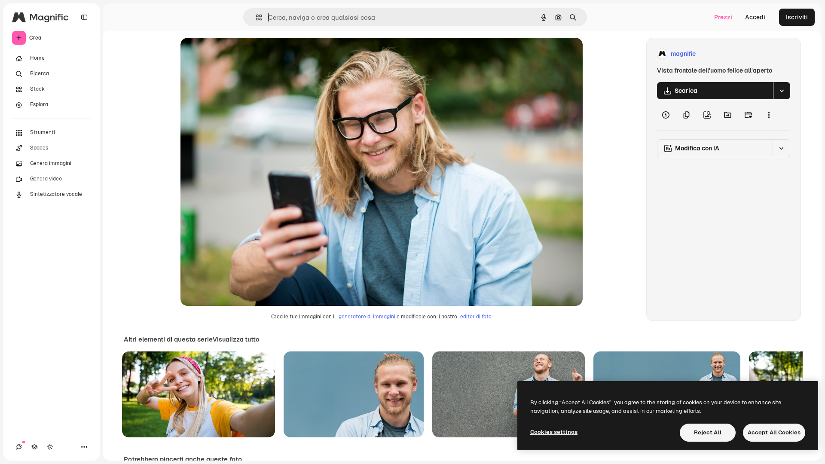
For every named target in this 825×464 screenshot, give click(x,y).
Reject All (707, 432)
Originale (237, 54)
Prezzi (723, 17)
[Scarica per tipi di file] (781, 90)
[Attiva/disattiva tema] (50, 447)
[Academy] (34, 447)
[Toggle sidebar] (84, 17)
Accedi (755, 17)
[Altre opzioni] (768, 114)
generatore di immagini (367, 316)
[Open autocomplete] (255, 17)
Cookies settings (554, 432)
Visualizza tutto (236, 339)
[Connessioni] (19, 447)
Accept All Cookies (774, 432)
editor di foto (476, 316)
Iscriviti (797, 17)
